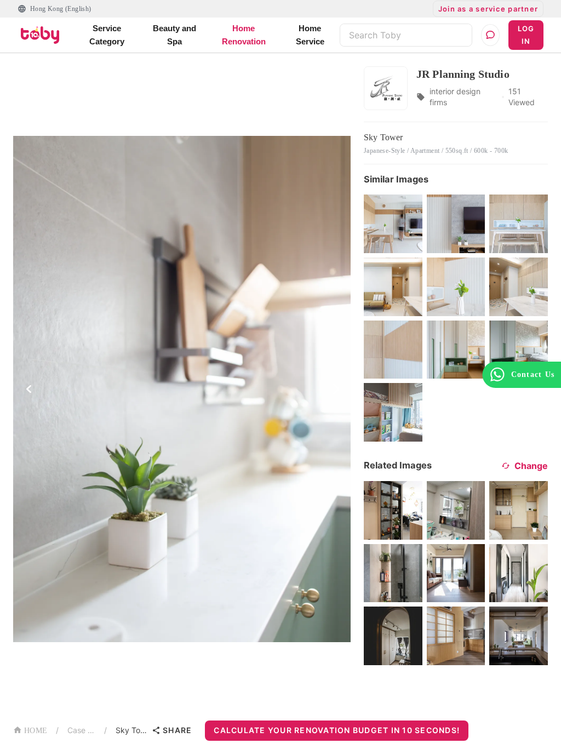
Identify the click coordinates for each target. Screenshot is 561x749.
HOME (35, 731)
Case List (81, 730)
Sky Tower (131, 730)
